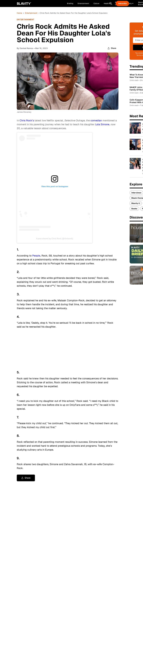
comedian (96, 120)
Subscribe (122, 3)
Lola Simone (102, 124)
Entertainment (31, 13)
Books (134, 208)
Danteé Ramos (26, 48)
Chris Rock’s (26, 120)
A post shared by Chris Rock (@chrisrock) (54, 238)
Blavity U (135, 203)
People (36, 255)
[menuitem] (107, 3)
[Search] (111, 3)
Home (19, 13)
